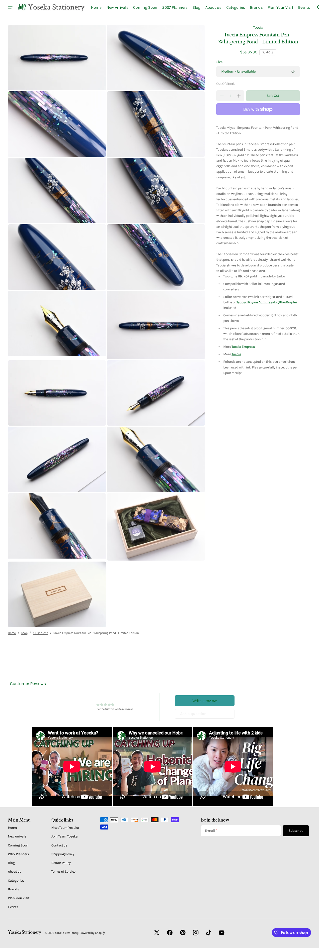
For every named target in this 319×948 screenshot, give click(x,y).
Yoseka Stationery (67, 933)
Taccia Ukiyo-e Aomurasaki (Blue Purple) (267, 302)
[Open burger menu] (10, 7)
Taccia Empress (243, 347)
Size (219, 61)
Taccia (258, 27)
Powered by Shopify (92, 933)
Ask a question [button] (193, 713)
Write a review (204, 700)
